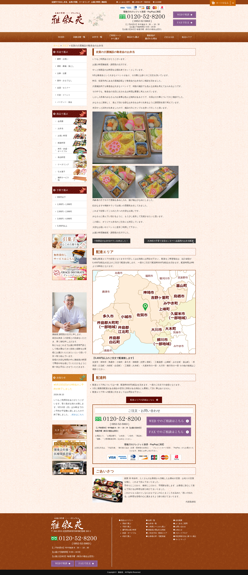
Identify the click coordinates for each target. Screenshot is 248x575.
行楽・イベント (63, 95)
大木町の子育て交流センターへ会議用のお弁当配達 (170, 241)
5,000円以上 (62, 226)
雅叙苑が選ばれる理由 (151, 37)
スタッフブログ (181, 533)
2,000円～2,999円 (64, 211)
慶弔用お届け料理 (129, 530)
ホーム (56, 45)
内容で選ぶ (126, 536)
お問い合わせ (180, 527)
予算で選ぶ (126, 527)
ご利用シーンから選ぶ (115, 37)
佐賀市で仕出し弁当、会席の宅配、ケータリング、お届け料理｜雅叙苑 (79, 2)
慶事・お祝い (62, 59)
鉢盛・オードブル (129, 533)
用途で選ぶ (126, 523)
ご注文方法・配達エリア (169, 37)
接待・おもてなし (64, 80)
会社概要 (158, 2)
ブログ (65, 45)
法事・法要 (61, 73)
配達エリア (187, 37)
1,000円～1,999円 (64, 204)
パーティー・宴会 (64, 102)
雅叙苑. (121, 572)
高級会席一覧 (79, 37)
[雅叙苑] (81, 523)
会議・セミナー (63, 88)
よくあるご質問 (124, 2)
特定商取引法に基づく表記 (185, 536)
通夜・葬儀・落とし (65, 66)
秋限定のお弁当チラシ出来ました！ (112, 241)
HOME (61, 37)
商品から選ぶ (133, 37)
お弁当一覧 (97, 37)
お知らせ (178, 530)
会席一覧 (151, 520)
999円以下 (61, 197)
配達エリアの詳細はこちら (142, 400)
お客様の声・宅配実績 (142, 2)
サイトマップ (180, 539)
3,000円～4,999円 (64, 219)
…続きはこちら (77, 414)
